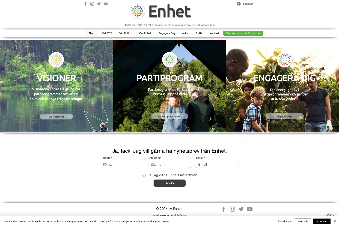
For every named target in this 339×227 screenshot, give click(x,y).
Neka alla (303, 221)
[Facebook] (85, 3)
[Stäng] (335, 221)
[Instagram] (92, 3)
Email (199, 157)
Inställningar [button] (285, 221)
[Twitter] (98, 3)
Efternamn (154, 157)
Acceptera (322, 221)
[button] (126, 33)
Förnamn (106, 157)
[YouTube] (105, 3)
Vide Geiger (180, 215)
